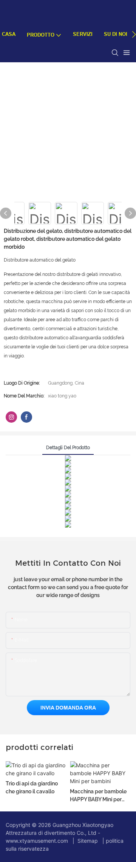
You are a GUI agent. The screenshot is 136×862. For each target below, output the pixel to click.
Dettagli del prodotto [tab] (68, 447)
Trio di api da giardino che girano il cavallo (32, 787)
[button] (134, 34)
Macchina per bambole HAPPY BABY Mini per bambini (98, 796)
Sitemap (87, 840)
